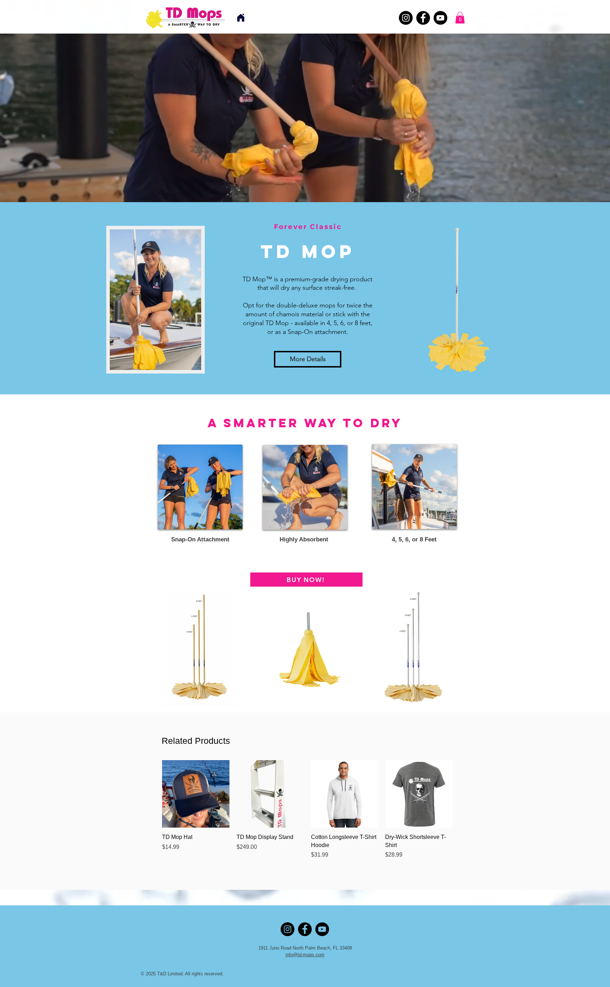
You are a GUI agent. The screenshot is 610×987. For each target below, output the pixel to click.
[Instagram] (406, 18)
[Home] (240, 17)
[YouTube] (440, 18)
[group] (307, 813)
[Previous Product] (152, 793)
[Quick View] (195, 794)
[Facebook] (423, 18)
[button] (460, 17)
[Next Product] (463, 793)
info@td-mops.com (305, 954)
